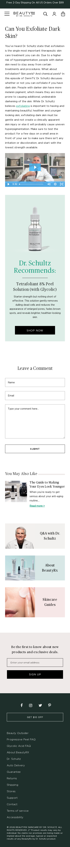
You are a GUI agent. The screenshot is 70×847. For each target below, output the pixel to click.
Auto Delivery (16, 765)
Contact (12, 804)
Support (12, 797)
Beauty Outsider (18, 733)
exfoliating (23, 105)
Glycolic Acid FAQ (19, 746)
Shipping (12, 785)
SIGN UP (35, 674)
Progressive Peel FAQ (21, 739)
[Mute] (49, 184)
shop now (35, 330)
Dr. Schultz (14, 759)
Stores (11, 791)
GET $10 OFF (35, 717)
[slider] (31, 184)
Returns (12, 778)
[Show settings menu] (55, 184)
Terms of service (18, 810)
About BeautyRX (18, 752)
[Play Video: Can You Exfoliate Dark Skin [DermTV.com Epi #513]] (35, 167)
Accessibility (15, 817)
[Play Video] (8, 184)
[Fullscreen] (61, 184)
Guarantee (14, 772)
